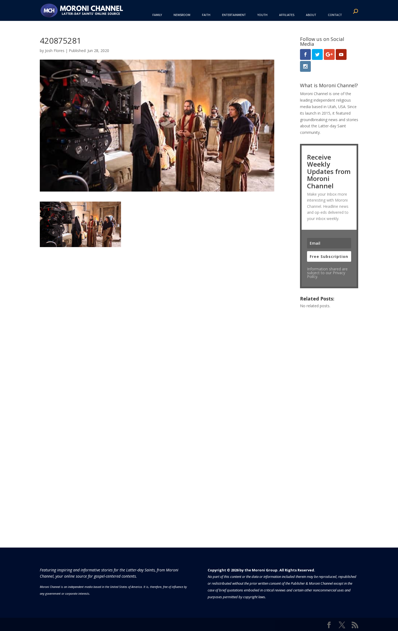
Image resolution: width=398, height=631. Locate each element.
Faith (206, 15)
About (311, 15)
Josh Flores (54, 50)
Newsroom (182, 15)
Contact (335, 15)
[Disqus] (157, 315)
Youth (262, 15)
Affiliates (286, 15)
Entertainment (234, 15)
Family (157, 15)
